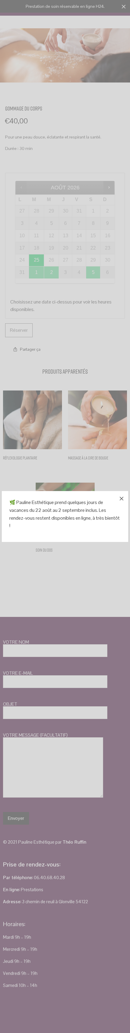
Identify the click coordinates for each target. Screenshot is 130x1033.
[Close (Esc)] (121, 497)
